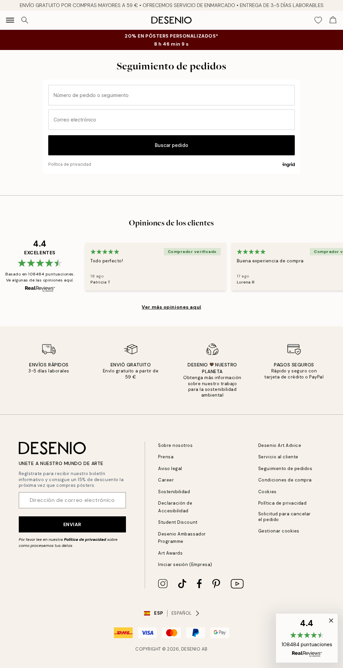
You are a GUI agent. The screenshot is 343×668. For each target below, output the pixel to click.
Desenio (191, 649)
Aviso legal (170, 468)
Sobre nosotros (175, 445)
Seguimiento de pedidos (285, 468)
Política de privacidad (85, 539)
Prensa (166, 457)
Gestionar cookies (278, 531)
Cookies (267, 492)
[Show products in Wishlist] (318, 20)
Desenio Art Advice (279, 445)
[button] (307, 638)
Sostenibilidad (174, 492)
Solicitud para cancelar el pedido (284, 516)
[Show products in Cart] (333, 20)
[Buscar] (24, 20)
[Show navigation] (10, 20)
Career (166, 480)
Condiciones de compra (285, 480)
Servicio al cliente (278, 457)
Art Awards (170, 553)
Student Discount (177, 522)
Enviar (72, 524)
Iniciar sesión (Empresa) (185, 564)
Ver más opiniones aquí (171, 307)
